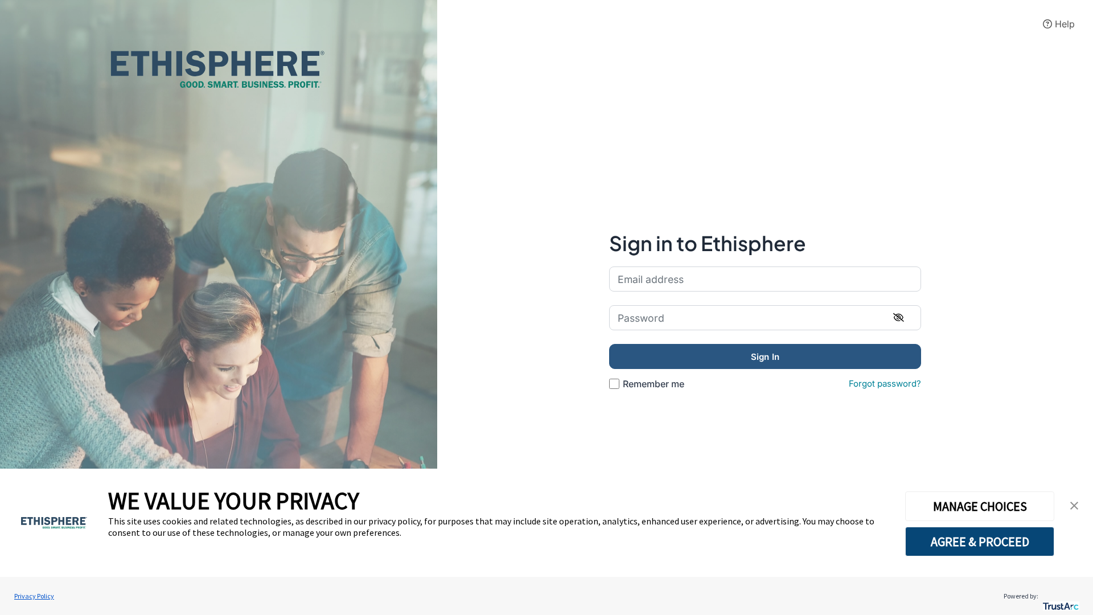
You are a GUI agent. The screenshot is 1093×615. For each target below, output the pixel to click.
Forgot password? (885, 383)
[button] (1074, 505)
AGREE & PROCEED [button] (980, 542)
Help (1063, 24)
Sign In (765, 356)
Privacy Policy (34, 596)
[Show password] (898, 317)
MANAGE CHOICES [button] (980, 506)
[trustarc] (1059, 595)
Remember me (653, 384)
